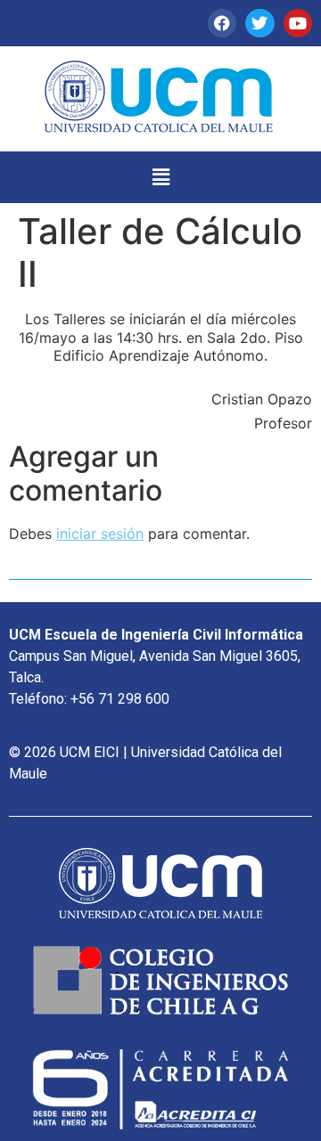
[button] (160, 176)
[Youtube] (298, 23)
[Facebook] (222, 23)
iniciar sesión (100, 533)
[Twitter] (259, 23)
